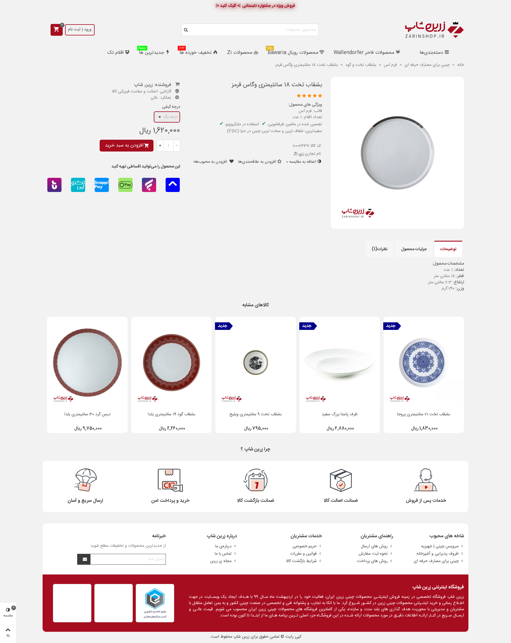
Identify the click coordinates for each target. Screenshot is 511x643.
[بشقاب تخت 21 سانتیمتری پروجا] (424, 362)
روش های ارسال (374, 546)
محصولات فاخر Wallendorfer (364, 53)
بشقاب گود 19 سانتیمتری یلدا (171, 414)
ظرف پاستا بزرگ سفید (340, 414)
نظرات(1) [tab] (379, 249)
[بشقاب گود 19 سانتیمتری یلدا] (171, 362)
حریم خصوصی (304, 546)
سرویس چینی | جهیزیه (440, 546)
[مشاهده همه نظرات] (256, 96)
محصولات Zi (239, 53)
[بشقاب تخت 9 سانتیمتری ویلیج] (255, 362)
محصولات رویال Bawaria (292, 52)
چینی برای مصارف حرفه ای (436, 561)
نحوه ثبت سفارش (373, 553)
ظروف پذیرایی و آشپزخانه (437, 553)
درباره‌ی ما (223, 546)
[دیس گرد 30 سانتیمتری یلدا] (87, 362)
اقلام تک (115, 53)
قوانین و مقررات (303, 553)
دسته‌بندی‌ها (431, 53)
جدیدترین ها (151, 52)
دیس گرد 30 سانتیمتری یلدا (87, 414)
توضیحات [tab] (448, 249)
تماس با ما (223, 553)
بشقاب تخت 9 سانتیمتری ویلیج (255, 414)
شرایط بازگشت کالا (301, 561)
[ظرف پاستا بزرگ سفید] (339, 362)
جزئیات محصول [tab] (414, 249)
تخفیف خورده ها (195, 52)
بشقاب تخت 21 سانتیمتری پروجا (423, 414)
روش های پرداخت (372, 561)
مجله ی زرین (221, 561)
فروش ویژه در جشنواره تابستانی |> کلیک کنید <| (255, 5)
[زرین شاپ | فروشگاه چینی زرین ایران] (434, 30)
